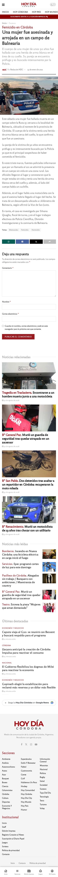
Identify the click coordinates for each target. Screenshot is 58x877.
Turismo (43, 804)
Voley (42, 808)
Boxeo (4, 782)
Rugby (42, 777)
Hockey (24, 786)
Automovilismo (8, 766)
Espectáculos (26, 759)
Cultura (5, 798)
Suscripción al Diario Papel (13, 838)
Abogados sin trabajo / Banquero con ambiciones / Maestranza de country (20, 580)
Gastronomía (26, 770)
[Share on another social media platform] (49, 241)
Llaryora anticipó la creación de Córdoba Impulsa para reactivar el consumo (26, 650)
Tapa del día (45, 792)
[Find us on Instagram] (31, 744)
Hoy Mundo (26, 802)
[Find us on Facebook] (21, 744)
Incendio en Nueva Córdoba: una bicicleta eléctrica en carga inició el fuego (20, 554)
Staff (4, 827)
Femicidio (25, 230)
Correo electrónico (10, 314)
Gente (23, 774)
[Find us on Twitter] (26, 744)
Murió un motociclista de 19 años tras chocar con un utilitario (27, 528)
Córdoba (6, 645)
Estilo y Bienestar (28, 763)
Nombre (6, 301)
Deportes (6, 802)
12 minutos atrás (9, 639)
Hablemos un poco (29, 782)
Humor (24, 809)
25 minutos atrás (9, 656)
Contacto (6, 854)
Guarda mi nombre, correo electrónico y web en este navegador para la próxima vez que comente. (26, 327)
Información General (45, 760)
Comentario (8, 268)
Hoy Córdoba (20, 12)
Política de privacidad (11, 850)
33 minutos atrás (9, 674)
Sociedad (43, 785)
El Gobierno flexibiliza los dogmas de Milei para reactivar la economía (28, 668)
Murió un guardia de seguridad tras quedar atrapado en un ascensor (25, 438)
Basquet (5, 778)
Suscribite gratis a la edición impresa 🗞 (29, 17)
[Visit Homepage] (28, 4)
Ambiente (6, 759)
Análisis (5, 763)
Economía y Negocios (13, 628)
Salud (42, 781)
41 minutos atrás (9, 691)
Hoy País (36, 12)
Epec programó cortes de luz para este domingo (20, 565)
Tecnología (44, 796)
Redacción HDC (16, 69)
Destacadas (13, 230)
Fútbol (23, 766)
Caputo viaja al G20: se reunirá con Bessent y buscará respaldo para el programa (28, 633)
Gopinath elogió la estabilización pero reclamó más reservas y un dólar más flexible (29, 685)
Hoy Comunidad (28, 790)
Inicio (5, 12)
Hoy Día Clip (26, 798)
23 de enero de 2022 (35, 69)
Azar (4, 774)
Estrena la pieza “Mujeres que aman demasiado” (21, 605)
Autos (4, 770)
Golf (23, 778)
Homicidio (36, 230)
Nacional (7, 663)
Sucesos (12, 23)
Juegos (5, 842)
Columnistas (7, 790)
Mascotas (44, 765)
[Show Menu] (3, 4)
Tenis (42, 800)
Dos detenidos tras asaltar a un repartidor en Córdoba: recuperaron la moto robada (28, 484)
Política (43, 773)
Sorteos (5, 846)
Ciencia (5, 786)
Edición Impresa (8, 831)
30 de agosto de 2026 (11, 400)
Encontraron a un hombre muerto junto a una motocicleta (28, 394)
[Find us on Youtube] (36, 744)
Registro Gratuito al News (13, 834)
